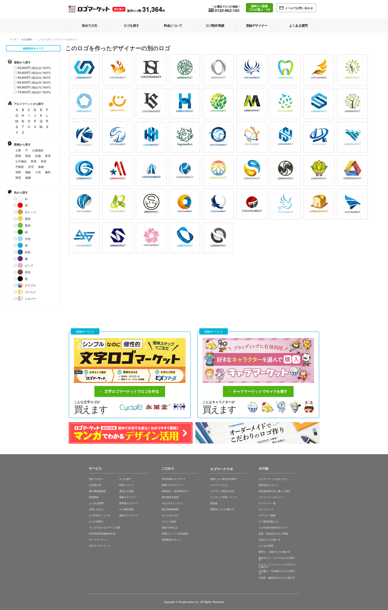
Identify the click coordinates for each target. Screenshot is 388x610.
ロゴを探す (26, 39)
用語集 (213, 503)
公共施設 (21, 161)
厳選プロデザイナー (172, 485)
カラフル (30, 285)
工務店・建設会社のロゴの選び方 (277, 577)
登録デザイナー (127, 497)
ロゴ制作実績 (126, 509)
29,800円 (34, 67)
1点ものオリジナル (172, 503)
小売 (38, 172)
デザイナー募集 (267, 515)
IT (26, 150)
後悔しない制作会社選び (223, 478)
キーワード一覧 (267, 503)
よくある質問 (96, 503)
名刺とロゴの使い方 (269, 539)
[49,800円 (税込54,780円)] (84, 70)
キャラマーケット (98, 539)
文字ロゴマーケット (100, 545)
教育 (48, 156)
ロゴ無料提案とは (268, 521)
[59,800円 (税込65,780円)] (352, 70)
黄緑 (28, 225)
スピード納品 (169, 521)
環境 (18, 177)
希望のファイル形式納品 (175, 533)
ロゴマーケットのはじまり (273, 478)
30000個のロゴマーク (174, 478)
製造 (28, 156)
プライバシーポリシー (271, 497)
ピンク (29, 265)
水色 (28, 239)
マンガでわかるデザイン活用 (104, 527)
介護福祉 (37, 150)
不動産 (19, 167)
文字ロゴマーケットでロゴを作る (131, 391)
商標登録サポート (171, 539)
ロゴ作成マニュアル (100, 515)
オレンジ (30, 212)
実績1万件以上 (170, 527)
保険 (18, 172)
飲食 (34, 161)
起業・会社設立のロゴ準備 (273, 533)
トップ (13, 39)
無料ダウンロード (129, 515)
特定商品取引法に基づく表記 (274, 491)
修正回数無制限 (170, 509)
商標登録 (94, 497)
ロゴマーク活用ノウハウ (223, 497)
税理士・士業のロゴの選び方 (274, 551)
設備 (38, 156)
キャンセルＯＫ (170, 515)
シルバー (30, 298)
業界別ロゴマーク (129, 503)
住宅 (31, 167)
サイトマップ (266, 509)
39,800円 (34, 72)
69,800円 (34, 87)
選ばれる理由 (126, 491)
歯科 (48, 172)
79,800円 (34, 92)
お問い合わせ (96, 509)
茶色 (28, 272)
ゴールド (30, 292)
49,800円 (34, 77)
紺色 (28, 252)
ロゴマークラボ (221, 468)
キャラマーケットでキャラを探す (260, 391)
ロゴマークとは (218, 485)
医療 (18, 156)
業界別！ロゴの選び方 (222, 509)
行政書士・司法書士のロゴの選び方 (277, 572)
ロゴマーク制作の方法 (222, 491)
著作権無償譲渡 (97, 491)
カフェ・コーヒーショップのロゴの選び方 (277, 565)
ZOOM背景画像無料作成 (102, 533)
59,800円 (34, 82)
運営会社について (268, 485)
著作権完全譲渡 (170, 497)
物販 (28, 172)
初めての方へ (96, 478)
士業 (18, 150)
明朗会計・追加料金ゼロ (175, 491)
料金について (126, 485)
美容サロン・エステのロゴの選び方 (277, 559)
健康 (28, 177)
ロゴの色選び (96, 521)
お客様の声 (95, 485)
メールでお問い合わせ (299, 8)
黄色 (28, 219)
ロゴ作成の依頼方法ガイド (273, 527)
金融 (41, 167)
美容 (43, 161)
